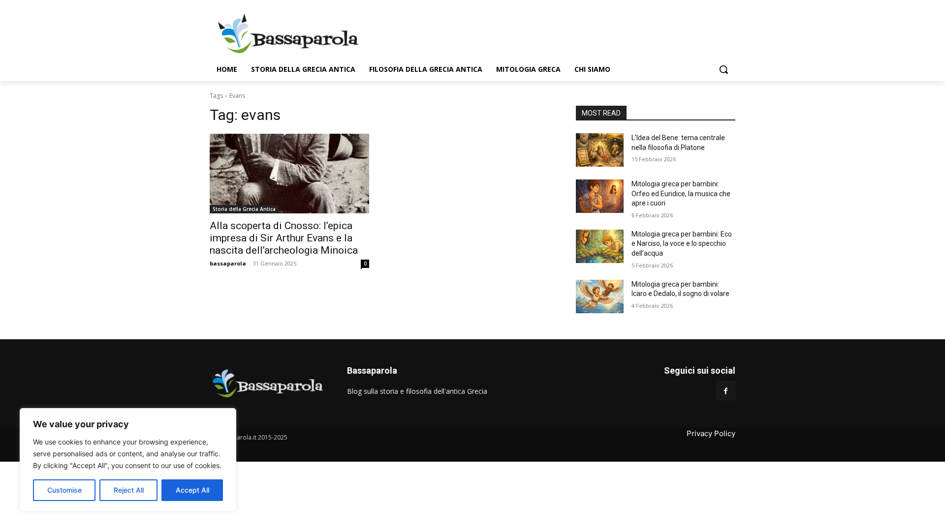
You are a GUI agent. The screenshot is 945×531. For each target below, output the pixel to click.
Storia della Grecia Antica (244, 209)
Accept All (192, 490)
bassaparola (228, 263)
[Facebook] (725, 390)
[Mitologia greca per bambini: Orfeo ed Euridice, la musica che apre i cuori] (600, 196)
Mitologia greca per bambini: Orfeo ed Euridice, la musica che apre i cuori (680, 193)
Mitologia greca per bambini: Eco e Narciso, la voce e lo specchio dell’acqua (681, 243)
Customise (64, 490)
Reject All (129, 490)
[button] (723, 69)
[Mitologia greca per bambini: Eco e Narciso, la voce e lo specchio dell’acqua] (600, 246)
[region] (128, 459)
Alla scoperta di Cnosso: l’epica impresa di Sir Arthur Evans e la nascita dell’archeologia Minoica (284, 238)
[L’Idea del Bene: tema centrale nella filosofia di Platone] (600, 150)
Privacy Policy (711, 433)
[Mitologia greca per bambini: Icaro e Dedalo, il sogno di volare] (600, 296)
